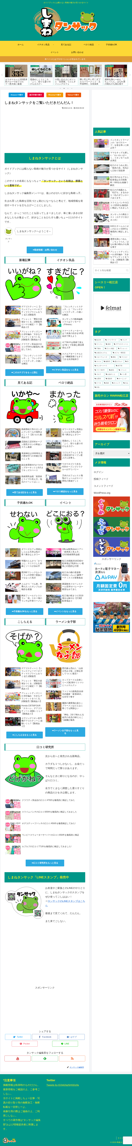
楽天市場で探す (35, 95)
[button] (127, 270)
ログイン (99, 472)
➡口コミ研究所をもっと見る (45, 863)
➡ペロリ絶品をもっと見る (65, 491)
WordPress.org (102, 492)
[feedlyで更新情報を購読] (45, 1058)
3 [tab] (68, 88)
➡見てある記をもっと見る (24, 492)
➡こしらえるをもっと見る (24, 735)
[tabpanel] (16, 75)
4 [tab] (72, 88)
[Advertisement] (45, 129)
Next (130, 75)
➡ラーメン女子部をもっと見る (65, 731)
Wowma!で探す (54, 95)
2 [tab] (64, 88)
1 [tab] (60, 88)
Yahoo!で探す (73, 95)
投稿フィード (101, 479)
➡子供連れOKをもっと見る (24, 611)
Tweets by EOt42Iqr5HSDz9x (62, 1085)
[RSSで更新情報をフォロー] (72, 1058)
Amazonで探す (17, 95)
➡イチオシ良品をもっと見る (65, 370)
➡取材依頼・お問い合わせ (45, 250)
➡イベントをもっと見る (65, 611)
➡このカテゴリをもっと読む (24, 372)
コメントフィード (103, 486)
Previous (2, 75)
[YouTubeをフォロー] (18, 1058)
